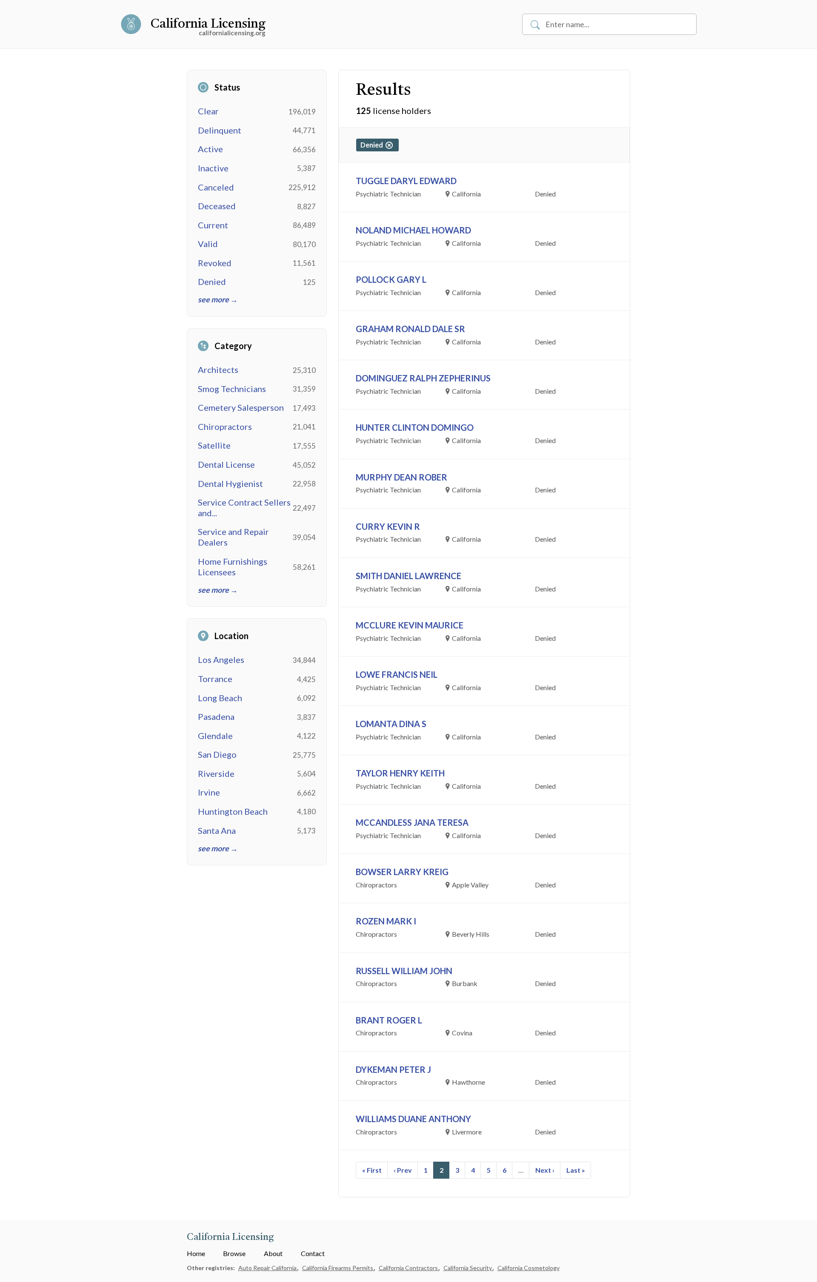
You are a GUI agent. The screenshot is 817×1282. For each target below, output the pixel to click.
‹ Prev (403, 1170)
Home (196, 1253)
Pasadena (216, 716)
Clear (208, 111)
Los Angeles (221, 659)
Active (210, 149)
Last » (575, 1170)
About (273, 1253)
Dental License (226, 464)
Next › (544, 1170)
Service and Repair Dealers (233, 536)
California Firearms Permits (338, 1267)
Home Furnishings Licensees (232, 566)
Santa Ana (217, 830)
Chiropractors (225, 426)
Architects (218, 369)
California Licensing (208, 24)
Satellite (214, 445)
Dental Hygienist (230, 483)
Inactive (213, 168)
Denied (212, 281)
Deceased (217, 206)
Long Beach (220, 698)
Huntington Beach (233, 811)
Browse (234, 1253)
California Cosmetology (528, 1267)
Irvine (209, 792)
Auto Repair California (268, 1267)
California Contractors (409, 1267)
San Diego (217, 754)
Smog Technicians (232, 389)
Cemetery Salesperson (241, 407)
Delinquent (219, 130)
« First (372, 1170)
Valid (208, 244)
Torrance (215, 679)
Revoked (214, 263)
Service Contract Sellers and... (244, 507)
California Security (468, 1267)
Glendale (215, 736)
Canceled (216, 187)
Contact (313, 1253)
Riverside (216, 773)
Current (213, 225)
